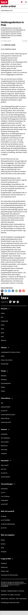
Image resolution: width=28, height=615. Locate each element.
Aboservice (4, 567)
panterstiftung (5, 418)
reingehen (4, 453)
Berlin (2, 332)
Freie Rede (4, 449)
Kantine (3, 544)
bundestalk (4, 434)
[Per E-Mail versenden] (2, 291)
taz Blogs (3, 516)
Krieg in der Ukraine (6, 360)
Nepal (2, 356)
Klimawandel (4, 364)
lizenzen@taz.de (4, 586)
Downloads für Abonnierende (9, 575)
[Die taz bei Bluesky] (14, 302)
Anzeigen (3, 551)
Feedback (4, 563)
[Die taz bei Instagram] (18, 302)
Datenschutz (4, 598)
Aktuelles (3, 375)
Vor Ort (3, 492)
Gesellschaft (4, 321)
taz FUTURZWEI (5, 520)
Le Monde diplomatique (8, 524)
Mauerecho (4, 445)
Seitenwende (23, 598)
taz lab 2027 (4, 504)
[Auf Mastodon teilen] (6, 291)
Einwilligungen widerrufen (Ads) (10, 602)
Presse (3, 391)
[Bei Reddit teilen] (23, 291)
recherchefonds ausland (8, 414)
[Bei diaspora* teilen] (20, 291)
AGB (17, 598)
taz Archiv (4, 528)
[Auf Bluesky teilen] (9, 291)
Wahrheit (3, 340)
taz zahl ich (4, 410)
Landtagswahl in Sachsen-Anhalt (10, 352)
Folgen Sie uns (4, 302)
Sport (2, 329)
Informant (17, 595)
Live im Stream (5, 496)
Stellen (3, 387)
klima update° (5, 442)
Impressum (12, 598)
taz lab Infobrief (5, 477)
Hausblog (4, 379)
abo (2, 403)
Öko (2, 317)
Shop (2, 548)
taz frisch (3, 469)
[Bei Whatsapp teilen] (16, 291)
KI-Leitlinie (11, 595)
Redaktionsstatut (12, 591)
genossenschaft (5, 407)
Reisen (3, 540)
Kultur (2, 325)
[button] (26, 2)
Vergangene (4, 500)
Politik (3, 313)
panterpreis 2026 (6, 422)
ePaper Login (5, 571)
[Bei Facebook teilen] (13, 291)
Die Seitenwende (6, 383)
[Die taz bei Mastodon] (10, 302)
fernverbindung (5, 438)
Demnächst (4, 488)
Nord (2, 336)
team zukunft (4, 465)
